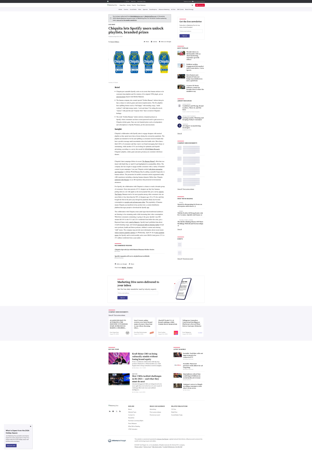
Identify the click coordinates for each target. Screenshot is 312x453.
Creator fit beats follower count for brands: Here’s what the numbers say (195, 88)
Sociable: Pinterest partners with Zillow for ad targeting (193, 365)
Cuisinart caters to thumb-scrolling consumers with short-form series (193, 386)
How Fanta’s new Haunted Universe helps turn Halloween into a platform (194, 78)
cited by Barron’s (134, 222)
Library (129, 5)
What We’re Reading (134, 426)
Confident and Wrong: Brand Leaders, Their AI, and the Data (193, 108)
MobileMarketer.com (136, 16)
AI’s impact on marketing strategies (191, 127)
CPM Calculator (132, 429)
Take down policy (157, 447)
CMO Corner (180, 9)
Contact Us (131, 415)
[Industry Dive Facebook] (113, 411)
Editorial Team (132, 412)
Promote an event (188, 259)
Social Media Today (141, 1)
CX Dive (127, 1)
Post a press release (188, 189)
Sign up (184, 35)
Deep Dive (123, 5)
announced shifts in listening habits (148, 225)
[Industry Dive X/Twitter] (116, 411)
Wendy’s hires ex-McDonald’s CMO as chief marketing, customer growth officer (193, 55)
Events (134, 5)
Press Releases (141, 5)
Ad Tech (173, 9)
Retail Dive (133, 1)
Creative (126, 9)
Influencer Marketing (164, 9)
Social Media (133, 9)
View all (179, 133)
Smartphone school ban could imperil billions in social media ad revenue (191, 376)
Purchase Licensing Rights (135, 420)
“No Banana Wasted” (148, 161)
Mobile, (124, 267)
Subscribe (201, 5)
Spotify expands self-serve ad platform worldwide (132, 256)
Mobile (120, 9)
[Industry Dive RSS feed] (120, 411)
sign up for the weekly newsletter (127, 20)
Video (139, 9)
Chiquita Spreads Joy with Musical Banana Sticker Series (134, 250)
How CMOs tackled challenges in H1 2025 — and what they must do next (146, 379)
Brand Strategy (189, 9)
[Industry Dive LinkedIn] (109, 411)
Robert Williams (114, 42)
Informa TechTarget (162, 439)
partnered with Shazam (122, 180)
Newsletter (131, 418)
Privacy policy (138, 447)
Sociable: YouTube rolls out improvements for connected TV (193, 355)
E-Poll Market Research (152, 149)
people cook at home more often (135, 202)
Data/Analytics (153, 9)
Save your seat (11, 445)
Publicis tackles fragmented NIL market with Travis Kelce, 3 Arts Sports (195, 67)
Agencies (145, 9)
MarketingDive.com (151, 16)
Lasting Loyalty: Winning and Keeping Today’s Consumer (193, 119)
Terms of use (147, 447)
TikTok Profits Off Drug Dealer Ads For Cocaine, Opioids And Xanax (190, 214)
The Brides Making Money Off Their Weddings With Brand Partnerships (190, 223)
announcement (120, 97)
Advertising (153, 409)
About (130, 409)
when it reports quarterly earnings (125, 233)
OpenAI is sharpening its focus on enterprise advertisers (189, 205)
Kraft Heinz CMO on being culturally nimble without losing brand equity (145, 356)
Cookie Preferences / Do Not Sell (172, 447)
